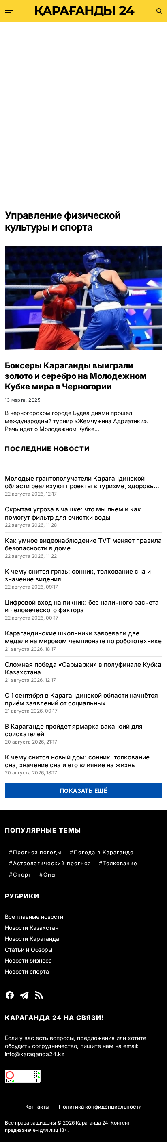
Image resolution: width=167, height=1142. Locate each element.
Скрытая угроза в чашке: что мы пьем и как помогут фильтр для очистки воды (73, 513)
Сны (49, 874)
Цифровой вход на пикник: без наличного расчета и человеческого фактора (82, 606)
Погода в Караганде (104, 852)
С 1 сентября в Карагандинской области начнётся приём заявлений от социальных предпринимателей (81, 699)
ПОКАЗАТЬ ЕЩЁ (83, 790)
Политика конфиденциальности (100, 1106)
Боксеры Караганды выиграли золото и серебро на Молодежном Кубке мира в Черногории (76, 376)
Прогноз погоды (37, 852)
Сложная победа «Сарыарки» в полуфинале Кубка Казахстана (83, 668)
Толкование (120, 863)
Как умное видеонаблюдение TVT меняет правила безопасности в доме (83, 544)
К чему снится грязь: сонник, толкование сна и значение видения (78, 575)
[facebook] (10, 995)
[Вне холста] (9, 11)
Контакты (37, 1106)
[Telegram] (24, 995)
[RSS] (39, 995)
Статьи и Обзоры (28, 949)
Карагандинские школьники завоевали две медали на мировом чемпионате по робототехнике (83, 637)
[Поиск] (159, 11)
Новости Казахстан (31, 927)
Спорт (22, 874)
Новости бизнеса (28, 960)
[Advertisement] (83, 110)
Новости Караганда (32, 938)
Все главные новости (34, 916)
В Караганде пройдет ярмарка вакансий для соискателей (74, 730)
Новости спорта (27, 971)
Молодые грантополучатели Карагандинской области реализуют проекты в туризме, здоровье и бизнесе (81, 482)
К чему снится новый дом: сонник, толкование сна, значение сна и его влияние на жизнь (77, 761)
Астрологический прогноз (52, 863)
